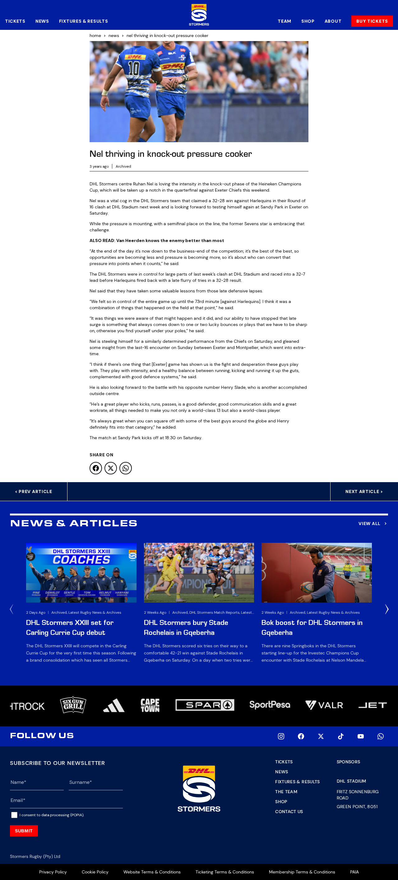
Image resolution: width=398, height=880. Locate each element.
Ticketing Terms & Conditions (225, 872)
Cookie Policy (95, 872)
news (114, 35)
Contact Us (289, 811)
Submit (24, 830)
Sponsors (348, 762)
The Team (286, 791)
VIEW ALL (370, 523)
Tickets (15, 21)
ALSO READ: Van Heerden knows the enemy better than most (157, 240)
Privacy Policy (53, 872)
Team (284, 21)
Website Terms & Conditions (152, 872)
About (333, 21)
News (42, 21)
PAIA (354, 872)
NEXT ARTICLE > (364, 491)
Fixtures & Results (83, 21)
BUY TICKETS (372, 21)
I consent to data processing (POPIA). (52, 814)
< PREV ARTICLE (33, 491)
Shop (308, 21)
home (95, 35)
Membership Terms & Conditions (302, 872)
